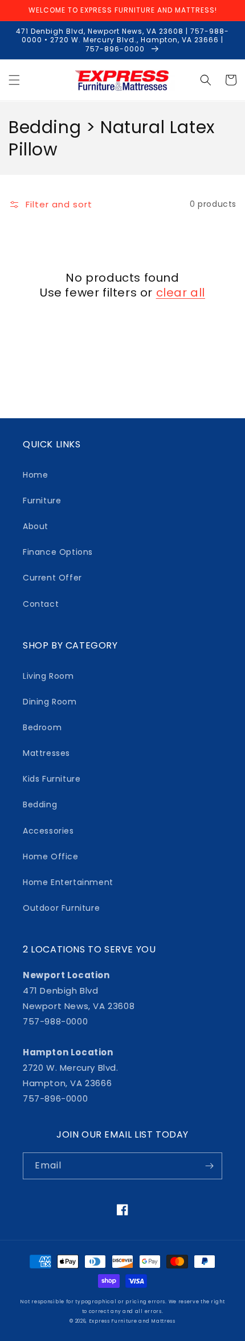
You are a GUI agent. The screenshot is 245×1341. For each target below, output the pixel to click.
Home (35, 475)
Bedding (40, 804)
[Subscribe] (209, 1165)
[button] (14, 80)
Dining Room (50, 701)
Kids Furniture (51, 778)
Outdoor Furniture (61, 908)
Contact (41, 604)
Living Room (48, 676)
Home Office (51, 856)
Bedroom (42, 727)
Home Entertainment (68, 882)
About (35, 526)
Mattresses (46, 753)
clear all (180, 292)
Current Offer (52, 577)
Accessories (48, 830)
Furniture (42, 500)
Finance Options (58, 552)
